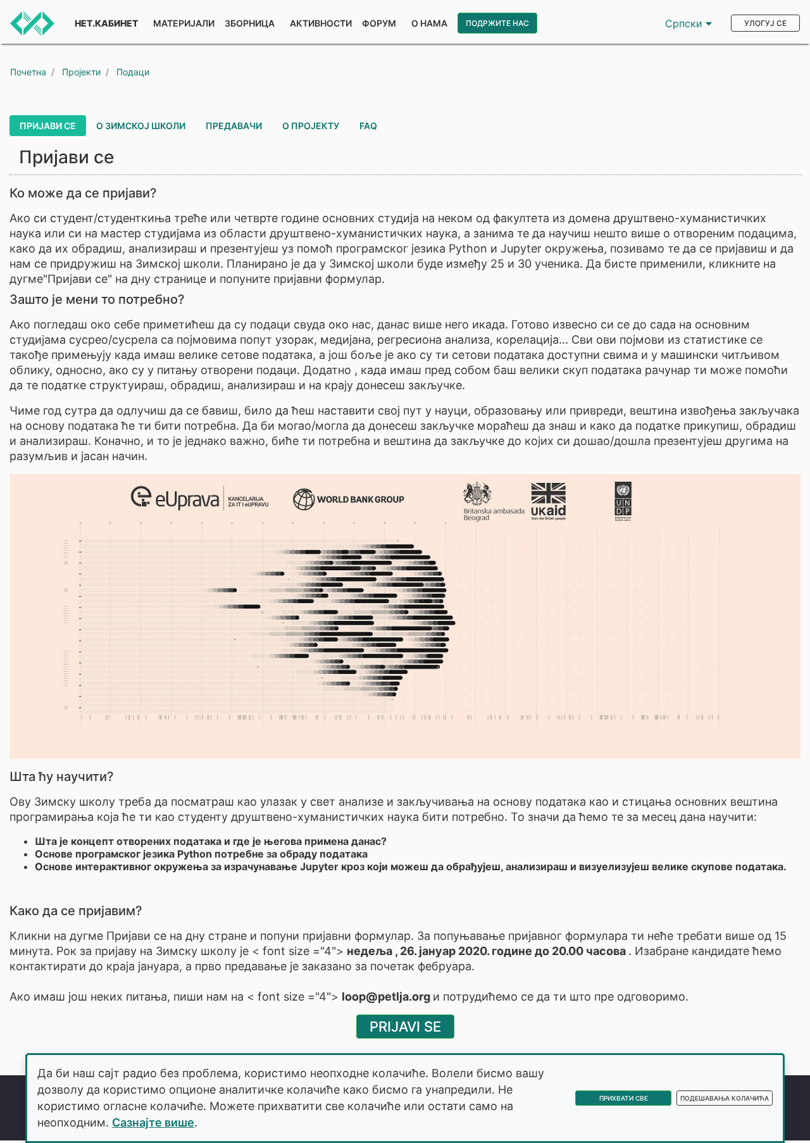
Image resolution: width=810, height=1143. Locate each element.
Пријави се (48, 125)
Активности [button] (321, 23)
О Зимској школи (140, 125)
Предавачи (234, 125)
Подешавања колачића (724, 1098)
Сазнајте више (153, 1122)
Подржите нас (497, 23)
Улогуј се (765, 23)
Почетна (28, 71)
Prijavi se (405, 1026)
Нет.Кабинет (106, 23)
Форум (379, 23)
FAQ (368, 125)
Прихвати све (623, 1098)
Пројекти (81, 71)
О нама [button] (429, 23)
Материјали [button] (184, 23)
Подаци (132, 71)
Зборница (250, 23)
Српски (685, 23)
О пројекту (310, 125)
